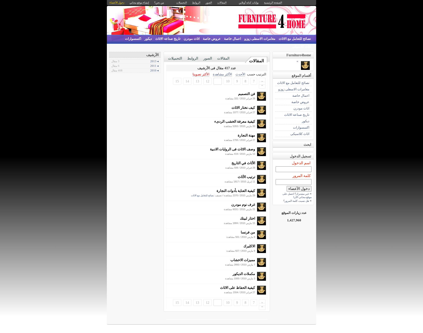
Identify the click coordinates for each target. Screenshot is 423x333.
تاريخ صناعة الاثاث (167, 38)
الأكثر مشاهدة (222, 74)
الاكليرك (249, 246)
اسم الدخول (301, 163)
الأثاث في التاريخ (243, 163)
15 (177, 81)
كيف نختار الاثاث (243, 107)
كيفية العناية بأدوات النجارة (236, 191)
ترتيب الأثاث (246, 177)
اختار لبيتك (247, 218)
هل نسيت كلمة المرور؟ (296, 200)
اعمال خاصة (232, 38)
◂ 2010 (135, 70)
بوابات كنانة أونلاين (249, 2)
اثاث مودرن (192, 38)
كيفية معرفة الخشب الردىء (234, 121)
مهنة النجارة (246, 135)
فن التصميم (246, 94)
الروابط (192, 58)
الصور (207, 58)
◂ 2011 (135, 65)
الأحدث (240, 74)
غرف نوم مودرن (243, 204)
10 (228, 81)
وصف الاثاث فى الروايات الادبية (232, 149)
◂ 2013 (135, 61)
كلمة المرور (302, 176)
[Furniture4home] (261, 100)
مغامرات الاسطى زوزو (259, 38)
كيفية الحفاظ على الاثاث (237, 287)
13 (197, 81)
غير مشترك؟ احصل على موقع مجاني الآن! (297, 195)
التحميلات (175, 58)
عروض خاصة (212, 38)
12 (207, 81)
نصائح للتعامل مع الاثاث (295, 38)
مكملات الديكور (244, 274)
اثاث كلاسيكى (301, 46)
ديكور (148, 38)
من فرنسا (248, 232)
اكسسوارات (133, 38)
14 (187, 81)
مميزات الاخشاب (242, 260)
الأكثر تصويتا (201, 74)
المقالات (256, 60)
